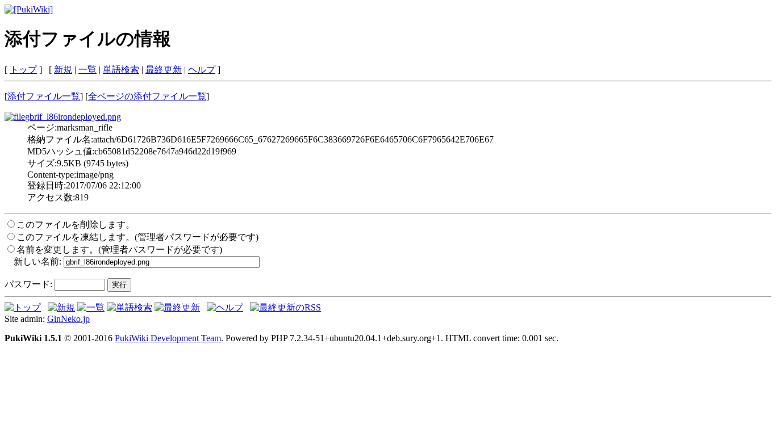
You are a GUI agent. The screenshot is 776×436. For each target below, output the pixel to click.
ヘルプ (201, 69)
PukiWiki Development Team (168, 338)
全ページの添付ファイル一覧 (147, 96)
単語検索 (121, 69)
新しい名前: (37, 261)
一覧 (87, 69)
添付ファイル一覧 (43, 96)
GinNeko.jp (68, 319)
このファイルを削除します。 (75, 224)
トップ (23, 69)
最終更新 (163, 69)
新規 (63, 69)
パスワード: (28, 284)
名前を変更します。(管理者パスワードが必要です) (119, 249)
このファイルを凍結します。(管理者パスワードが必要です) (137, 237)
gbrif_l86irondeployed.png (73, 116)
